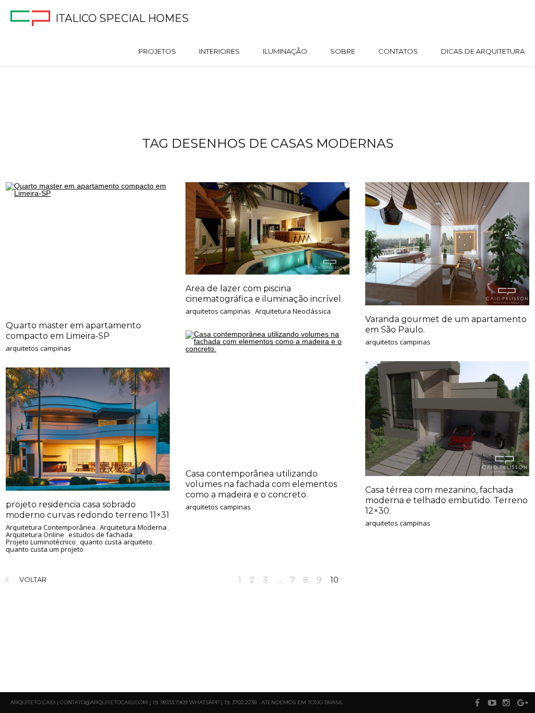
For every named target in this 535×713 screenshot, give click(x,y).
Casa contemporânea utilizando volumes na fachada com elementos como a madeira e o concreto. (261, 484)
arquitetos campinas (38, 348)
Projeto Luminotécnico (41, 542)
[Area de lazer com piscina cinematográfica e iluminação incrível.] (267, 228)
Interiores (219, 51)
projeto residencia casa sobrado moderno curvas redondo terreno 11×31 (87, 510)
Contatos (398, 51)
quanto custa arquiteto (116, 542)
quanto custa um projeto (45, 549)
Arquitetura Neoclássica (293, 311)
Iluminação (285, 51)
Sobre (342, 51)
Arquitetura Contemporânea (51, 527)
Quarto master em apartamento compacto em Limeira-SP (73, 330)
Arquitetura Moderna (133, 527)
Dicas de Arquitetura (483, 51)
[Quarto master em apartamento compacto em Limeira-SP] (88, 247)
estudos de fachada (100, 535)
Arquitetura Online (35, 535)
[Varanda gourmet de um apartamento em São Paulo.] (447, 243)
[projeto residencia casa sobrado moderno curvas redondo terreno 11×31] (88, 429)
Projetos (157, 51)
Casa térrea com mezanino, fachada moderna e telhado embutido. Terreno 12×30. (446, 500)
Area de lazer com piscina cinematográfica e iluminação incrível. (264, 293)
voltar (32, 579)
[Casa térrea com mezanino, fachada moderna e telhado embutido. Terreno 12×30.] (447, 418)
